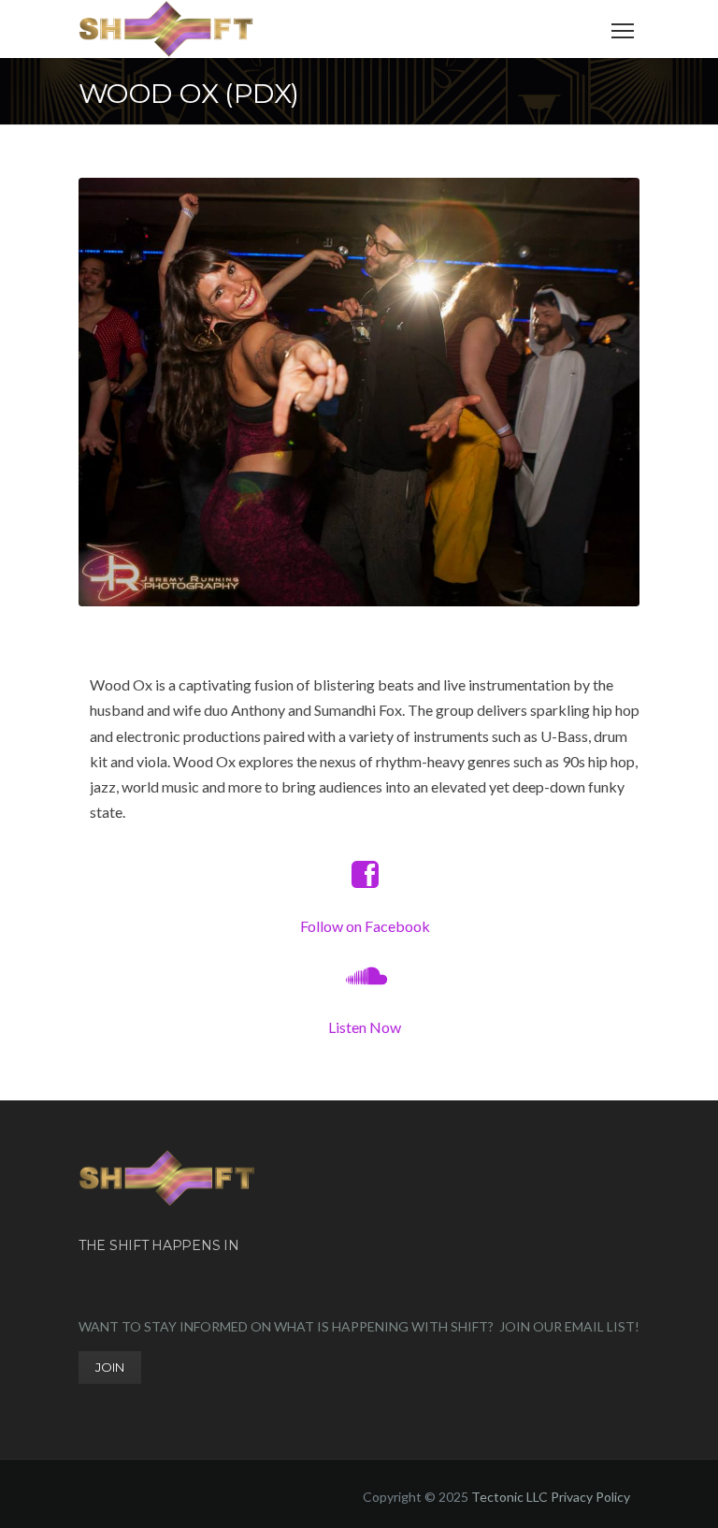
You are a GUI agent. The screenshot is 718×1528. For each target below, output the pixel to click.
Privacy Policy (590, 1497)
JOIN (109, 1367)
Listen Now (364, 1027)
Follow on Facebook (365, 926)
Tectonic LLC (509, 1497)
